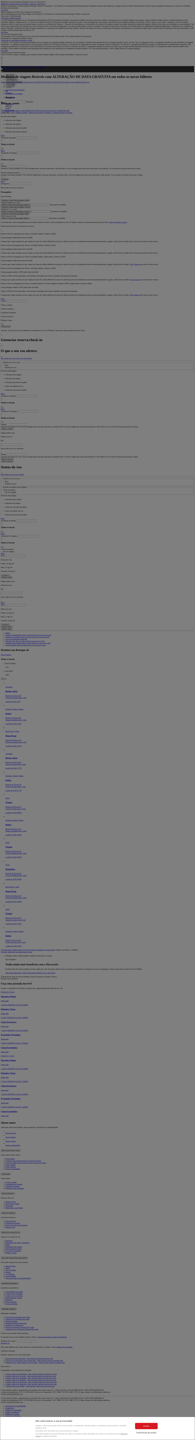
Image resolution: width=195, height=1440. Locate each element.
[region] (97, 1428)
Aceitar (146, 1426)
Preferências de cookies (146, 1432)
